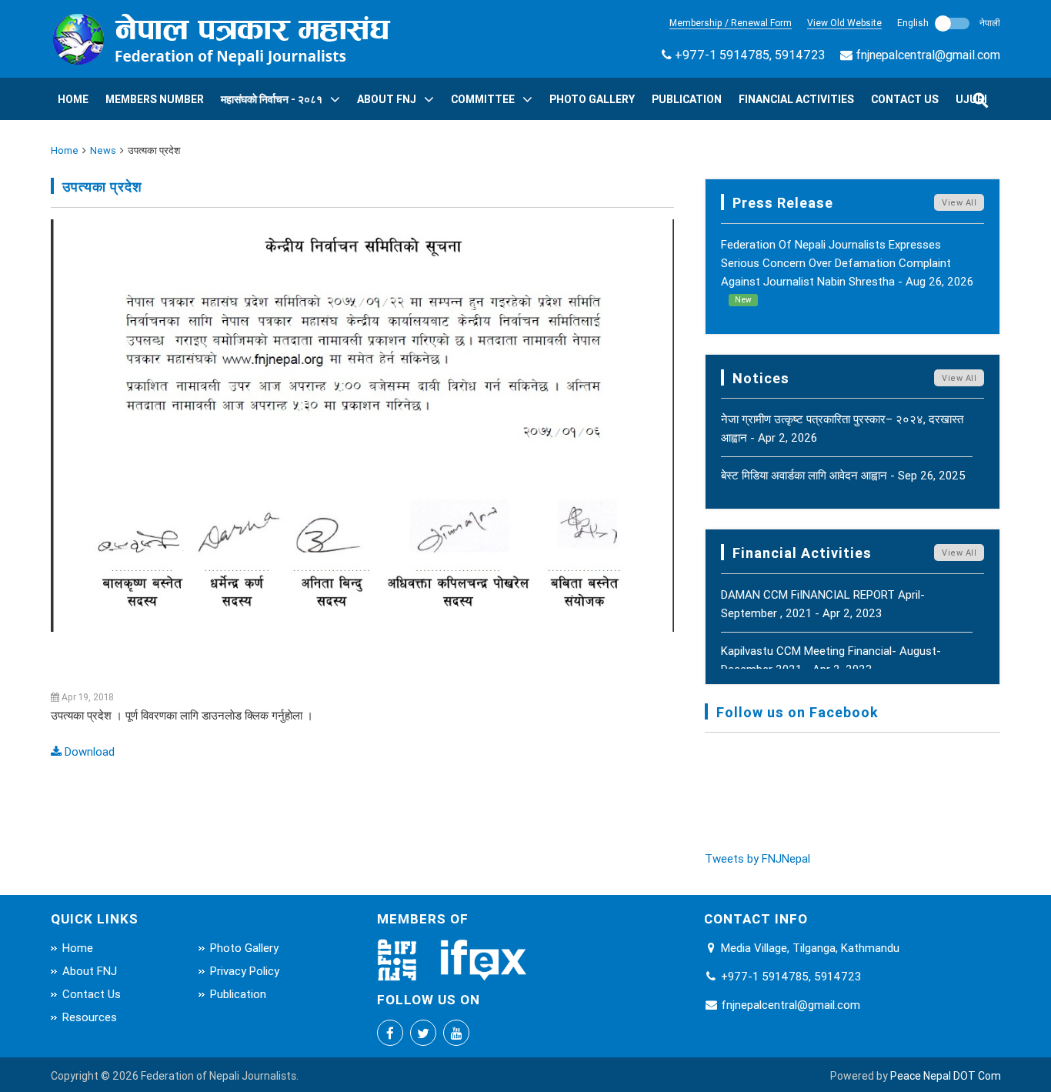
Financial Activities (796, 99)
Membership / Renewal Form (730, 22)
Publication (687, 99)
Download (88, 751)
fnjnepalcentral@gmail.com (928, 54)
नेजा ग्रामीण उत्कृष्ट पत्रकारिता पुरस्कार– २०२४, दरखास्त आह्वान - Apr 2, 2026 (842, 428)
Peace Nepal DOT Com (945, 1076)
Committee (483, 99)
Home (73, 99)
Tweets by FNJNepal (757, 858)
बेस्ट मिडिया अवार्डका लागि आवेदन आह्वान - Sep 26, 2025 (843, 475)
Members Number (154, 99)
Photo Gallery (592, 99)
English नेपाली (948, 22)
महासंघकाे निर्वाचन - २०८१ (271, 99)
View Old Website (844, 22)
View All (959, 202)
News (103, 150)
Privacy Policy (244, 970)
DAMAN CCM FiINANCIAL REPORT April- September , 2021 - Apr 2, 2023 (823, 603)
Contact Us (905, 99)
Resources (89, 1017)
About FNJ (386, 99)
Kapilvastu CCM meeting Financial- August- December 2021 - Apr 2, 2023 (831, 659)
